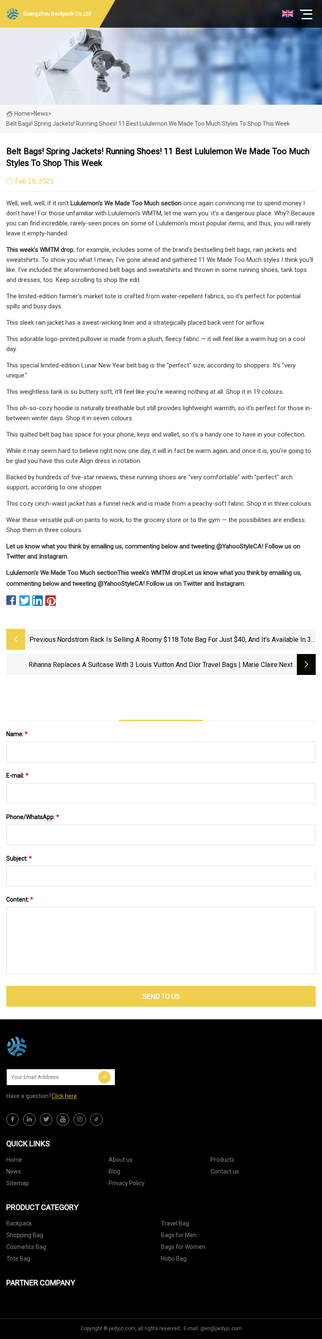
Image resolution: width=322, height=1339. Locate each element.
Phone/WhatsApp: (32, 817)
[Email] (104, 1077)
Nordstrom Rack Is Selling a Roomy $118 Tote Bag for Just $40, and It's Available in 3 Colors (184, 640)
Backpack (19, 1223)
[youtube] (63, 1119)
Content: (19, 899)
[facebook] (12, 1119)
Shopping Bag (24, 1235)
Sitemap (17, 1183)
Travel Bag (175, 1223)
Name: (17, 734)
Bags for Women (183, 1246)
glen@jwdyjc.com (221, 1328)
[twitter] (46, 1119)
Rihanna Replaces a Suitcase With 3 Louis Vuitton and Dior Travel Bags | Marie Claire (153, 665)
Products (222, 1159)
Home (22, 113)
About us (120, 1159)
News (13, 1171)
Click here (64, 1096)
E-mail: (17, 775)
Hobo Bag (174, 1258)
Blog (114, 1171)
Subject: (19, 858)
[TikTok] (96, 1119)
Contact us (224, 1171)
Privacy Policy (127, 1183)
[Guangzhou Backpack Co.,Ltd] (48, 1046)
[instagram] (79, 1119)
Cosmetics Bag (26, 1246)
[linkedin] (29, 1119)
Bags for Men (179, 1235)
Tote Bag (18, 1258)
